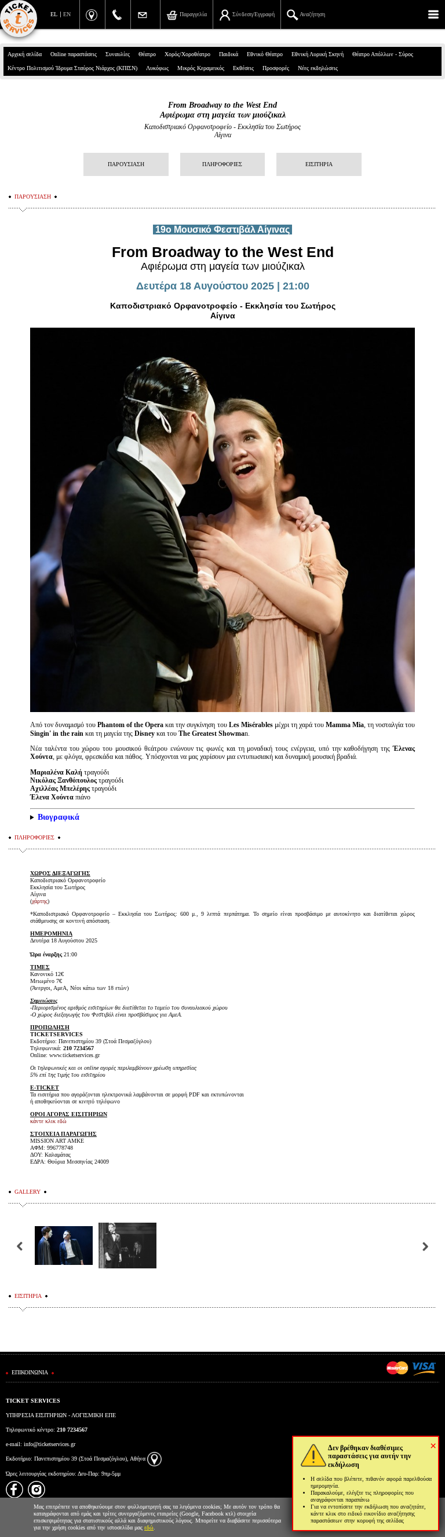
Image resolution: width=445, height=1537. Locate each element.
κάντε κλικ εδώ (48, 1121)
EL (53, 14)
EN (67, 14)
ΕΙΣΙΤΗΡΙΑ (319, 164)
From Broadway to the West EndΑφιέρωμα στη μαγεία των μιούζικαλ (223, 110)
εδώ (149, 1527)
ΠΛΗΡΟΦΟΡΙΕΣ (222, 164)
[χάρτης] (154, 1458)
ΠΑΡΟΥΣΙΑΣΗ (126, 164)
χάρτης (40, 901)
